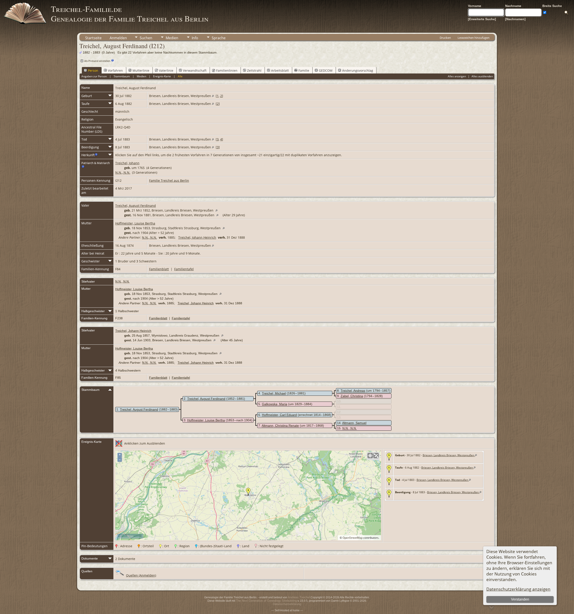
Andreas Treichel (299, 597)
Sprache (219, 37)
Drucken (445, 38)
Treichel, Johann (127, 163)
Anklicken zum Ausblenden (144, 443)
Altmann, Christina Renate (280, 425)
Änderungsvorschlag (357, 70)
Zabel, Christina (352, 396)
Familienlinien (226, 70)
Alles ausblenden (482, 76)
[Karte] (370, 455)
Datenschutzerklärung (287, 604)
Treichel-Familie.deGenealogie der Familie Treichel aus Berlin (130, 13)
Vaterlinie (166, 70)
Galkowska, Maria (274, 404)
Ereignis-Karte (162, 76)
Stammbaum (122, 76)
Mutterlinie (141, 70)
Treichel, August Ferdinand (135, 205)
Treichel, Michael (274, 393)
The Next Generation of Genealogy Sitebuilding (266, 600)
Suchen (146, 37)
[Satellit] (376, 455)
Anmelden (118, 37)
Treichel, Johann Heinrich (197, 237)
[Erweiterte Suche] (482, 19)
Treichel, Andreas (353, 390)
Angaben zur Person (94, 76)
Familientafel (184, 269)
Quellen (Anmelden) (141, 575)
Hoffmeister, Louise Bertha (135, 223)
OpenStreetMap (353, 538)
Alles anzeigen (457, 76)
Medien (172, 37)
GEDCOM (326, 70)
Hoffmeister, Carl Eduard (279, 415)
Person (93, 70)
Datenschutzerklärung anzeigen (518, 589)
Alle (180, 76)
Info (195, 37)
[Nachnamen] (515, 19)
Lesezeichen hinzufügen (473, 38)
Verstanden (520, 599)
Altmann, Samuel (354, 423)
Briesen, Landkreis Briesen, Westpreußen (449, 455)
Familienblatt (159, 269)
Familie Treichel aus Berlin (169, 180)
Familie (303, 70)
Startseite (93, 37)
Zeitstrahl (254, 70)
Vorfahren (115, 70)
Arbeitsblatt (280, 70)
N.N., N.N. (122, 172)
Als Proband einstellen (97, 61)
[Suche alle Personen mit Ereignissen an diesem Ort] (213, 96)
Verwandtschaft (195, 70)
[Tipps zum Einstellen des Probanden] (112, 60)
